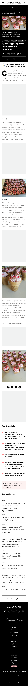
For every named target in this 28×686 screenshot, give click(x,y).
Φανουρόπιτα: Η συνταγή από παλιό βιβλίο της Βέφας (15, 474)
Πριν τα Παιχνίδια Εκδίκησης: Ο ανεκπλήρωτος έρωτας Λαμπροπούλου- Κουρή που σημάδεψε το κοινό (13, 507)
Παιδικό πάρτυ (5, 36)
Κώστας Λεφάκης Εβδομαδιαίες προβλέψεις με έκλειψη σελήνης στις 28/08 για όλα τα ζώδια (15, 435)
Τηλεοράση (14, 627)
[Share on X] (24, 59)
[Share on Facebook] (21, 59)
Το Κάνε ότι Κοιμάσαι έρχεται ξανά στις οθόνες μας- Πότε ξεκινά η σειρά (12, 555)
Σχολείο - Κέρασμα (16, 36)
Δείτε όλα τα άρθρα (13, 599)
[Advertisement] (14, 100)
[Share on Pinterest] (17, 59)
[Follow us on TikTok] (8, 611)
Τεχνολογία (14, 635)
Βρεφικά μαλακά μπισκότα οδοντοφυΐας (14, 456)
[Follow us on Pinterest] (5, 611)
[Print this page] (13, 59)
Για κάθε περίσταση (7, 34)
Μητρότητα (14, 655)
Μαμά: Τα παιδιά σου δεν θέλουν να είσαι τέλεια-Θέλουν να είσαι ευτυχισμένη (13, 529)
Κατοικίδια (14, 660)
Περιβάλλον (14, 646)
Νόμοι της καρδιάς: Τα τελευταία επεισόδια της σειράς (13, 566)
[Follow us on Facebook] (12, 611)
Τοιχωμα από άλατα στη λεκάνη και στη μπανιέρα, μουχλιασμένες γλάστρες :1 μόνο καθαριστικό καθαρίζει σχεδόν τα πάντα (14, 580)
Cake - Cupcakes (5, 10)
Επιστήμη (14, 641)
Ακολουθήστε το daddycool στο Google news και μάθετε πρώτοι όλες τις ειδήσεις (12, 485)
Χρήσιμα (14, 643)
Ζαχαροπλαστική (18, 7)
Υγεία (14, 663)
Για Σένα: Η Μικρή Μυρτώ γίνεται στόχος (14, 590)
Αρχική (3, 7)
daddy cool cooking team (14, 54)
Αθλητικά (14, 657)
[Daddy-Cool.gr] (14, 3)
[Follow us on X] (15, 611)
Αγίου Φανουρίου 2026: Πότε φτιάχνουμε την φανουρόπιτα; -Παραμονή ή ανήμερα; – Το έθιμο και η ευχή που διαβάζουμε (15, 447)
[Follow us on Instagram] (23, 611)
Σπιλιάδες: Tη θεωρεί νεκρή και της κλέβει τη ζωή (13, 518)
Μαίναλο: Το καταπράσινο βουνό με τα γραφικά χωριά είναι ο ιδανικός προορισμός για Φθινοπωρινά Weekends (14, 543)
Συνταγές (9, 7)
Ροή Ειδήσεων (14, 632)
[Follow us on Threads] (19, 611)
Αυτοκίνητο (14, 649)
